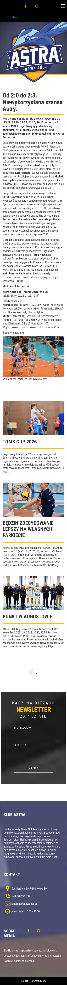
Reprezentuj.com (37, 981)
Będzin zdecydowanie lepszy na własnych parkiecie (28, 529)
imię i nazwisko (22, 727)
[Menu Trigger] (62, 6)
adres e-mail (20, 744)
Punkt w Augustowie (27, 617)
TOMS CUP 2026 (20, 442)
